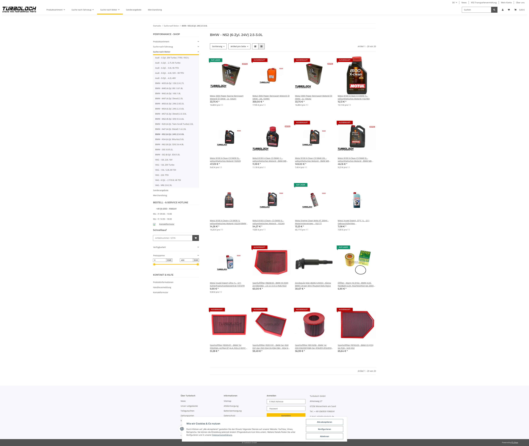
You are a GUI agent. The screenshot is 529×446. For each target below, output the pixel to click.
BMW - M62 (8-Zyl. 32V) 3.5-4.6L (169, 119)
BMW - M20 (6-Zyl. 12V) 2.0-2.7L (169, 83)
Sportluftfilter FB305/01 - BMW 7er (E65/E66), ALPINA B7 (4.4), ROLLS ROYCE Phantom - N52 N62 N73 (228, 347)
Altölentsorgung (231, 406)
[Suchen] (494, 10)
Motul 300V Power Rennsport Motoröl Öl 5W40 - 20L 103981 (271, 97)
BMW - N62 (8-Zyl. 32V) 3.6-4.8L (169, 144)
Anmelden (286, 415)
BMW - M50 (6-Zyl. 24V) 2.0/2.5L (169, 103)
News (464, 2)
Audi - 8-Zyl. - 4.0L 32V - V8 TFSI (169, 73)
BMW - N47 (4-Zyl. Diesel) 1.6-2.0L (170, 129)
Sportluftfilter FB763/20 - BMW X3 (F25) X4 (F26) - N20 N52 (355, 346)
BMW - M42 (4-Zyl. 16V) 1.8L (168, 93)
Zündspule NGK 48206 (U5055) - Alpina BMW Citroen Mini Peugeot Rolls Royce (313, 284)
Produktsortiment (161, 41)
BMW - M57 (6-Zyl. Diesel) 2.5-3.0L (170, 113)
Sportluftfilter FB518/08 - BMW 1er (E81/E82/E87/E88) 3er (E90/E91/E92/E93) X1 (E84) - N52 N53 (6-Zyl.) (313, 347)
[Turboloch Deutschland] (19, 9)
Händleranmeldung (162, 287)
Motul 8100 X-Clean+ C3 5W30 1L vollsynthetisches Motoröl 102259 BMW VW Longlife (228, 222)
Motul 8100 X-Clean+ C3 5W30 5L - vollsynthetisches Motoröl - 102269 (268, 222)
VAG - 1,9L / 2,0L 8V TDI (165, 170)
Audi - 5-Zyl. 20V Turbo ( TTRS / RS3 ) (172, 57)
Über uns (520, 2)
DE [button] (453, 2)
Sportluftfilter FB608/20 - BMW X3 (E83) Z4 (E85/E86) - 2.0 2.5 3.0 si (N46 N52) (270, 284)
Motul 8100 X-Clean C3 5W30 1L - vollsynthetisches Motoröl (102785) (354, 97)
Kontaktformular (166, 224)
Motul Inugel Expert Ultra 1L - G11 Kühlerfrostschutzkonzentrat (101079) (227, 284)
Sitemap (227, 401)
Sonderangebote (160, 190)
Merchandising (160, 195)
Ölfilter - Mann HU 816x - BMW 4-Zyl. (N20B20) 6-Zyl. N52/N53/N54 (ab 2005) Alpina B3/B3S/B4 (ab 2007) (356, 284)
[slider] (154, 264)
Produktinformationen (163, 282)
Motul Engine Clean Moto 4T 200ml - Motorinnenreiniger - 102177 (312, 222)
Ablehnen (324, 436)
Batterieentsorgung (233, 410)
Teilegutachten (187, 410)
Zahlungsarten (187, 415)
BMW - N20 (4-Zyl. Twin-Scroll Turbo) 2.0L (174, 124)
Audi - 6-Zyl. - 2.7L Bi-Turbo (167, 62)
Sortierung (217, 46)
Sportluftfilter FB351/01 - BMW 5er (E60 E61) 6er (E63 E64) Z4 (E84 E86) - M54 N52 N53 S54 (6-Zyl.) (271, 347)
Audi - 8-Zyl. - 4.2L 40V (165, 78)
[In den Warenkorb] (195, 238)
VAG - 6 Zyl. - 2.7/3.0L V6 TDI (168, 180)
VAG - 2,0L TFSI (162, 175)
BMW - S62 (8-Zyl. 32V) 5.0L (167, 154)
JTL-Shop (514, 442)
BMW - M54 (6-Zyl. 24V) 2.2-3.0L (169, 108)
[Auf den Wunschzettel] (243, 61)
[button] (503, 9)
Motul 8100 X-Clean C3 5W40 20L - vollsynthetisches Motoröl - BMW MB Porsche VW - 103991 (312, 159)
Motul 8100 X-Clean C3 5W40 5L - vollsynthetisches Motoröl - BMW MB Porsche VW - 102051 (355, 159)
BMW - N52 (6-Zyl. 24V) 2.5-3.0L (169, 134)
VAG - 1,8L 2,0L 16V (163, 159)
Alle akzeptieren (324, 422)
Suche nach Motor (161, 51)
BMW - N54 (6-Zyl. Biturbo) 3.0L (169, 139)
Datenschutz (229, 415)
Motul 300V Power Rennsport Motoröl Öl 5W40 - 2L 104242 (313, 97)
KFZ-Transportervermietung (484, 2)
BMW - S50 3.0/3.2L (164, 149)
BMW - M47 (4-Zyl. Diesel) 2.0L (169, 98)
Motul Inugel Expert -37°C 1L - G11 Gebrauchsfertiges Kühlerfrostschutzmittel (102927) (353, 222)
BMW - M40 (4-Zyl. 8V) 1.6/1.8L (169, 88)
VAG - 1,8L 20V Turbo (164, 164)
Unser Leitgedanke (189, 406)
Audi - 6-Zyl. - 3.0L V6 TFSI (167, 68)
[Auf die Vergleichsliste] (236, 61)
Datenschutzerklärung (222, 435)
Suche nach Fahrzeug (163, 46)
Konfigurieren (324, 429)
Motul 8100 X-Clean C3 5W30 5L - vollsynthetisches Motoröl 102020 (225, 159)
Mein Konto (506, 2)
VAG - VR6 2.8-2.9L (163, 185)
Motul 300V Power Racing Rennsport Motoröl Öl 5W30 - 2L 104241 (226, 97)
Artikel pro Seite (238, 46)
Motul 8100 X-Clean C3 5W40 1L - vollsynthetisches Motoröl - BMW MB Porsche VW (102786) (269, 159)
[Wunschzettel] (509, 9)
